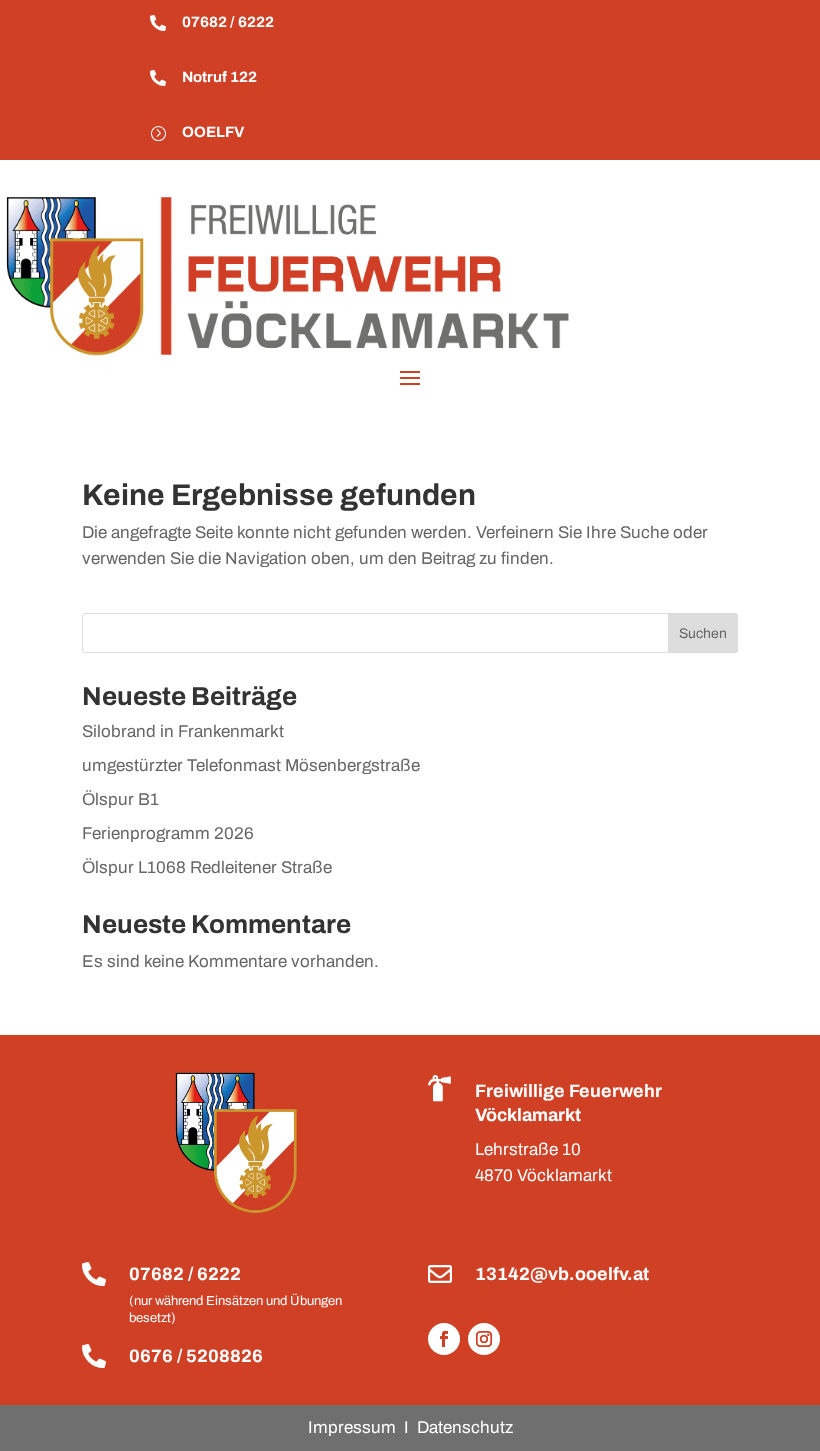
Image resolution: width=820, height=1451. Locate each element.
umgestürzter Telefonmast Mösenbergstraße (251, 765)
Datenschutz (465, 1427)
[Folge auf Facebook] (444, 1339)
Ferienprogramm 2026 (168, 833)
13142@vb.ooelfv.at (562, 1274)
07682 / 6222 (228, 22)
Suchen (703, 633)
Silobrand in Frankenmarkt (183, 731)
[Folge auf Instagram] (484, 1339)
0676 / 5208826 (196, 1356)
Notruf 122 (219, 77)
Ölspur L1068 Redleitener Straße (207, 867)
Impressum (352, 1427)
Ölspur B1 (120, 799)
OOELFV (213, 132)
